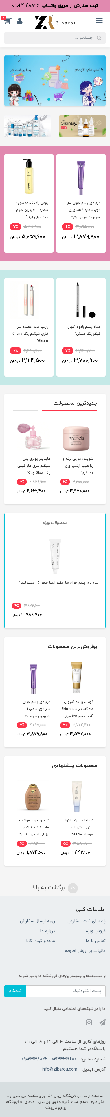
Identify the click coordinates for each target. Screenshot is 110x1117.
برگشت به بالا (49, 888)
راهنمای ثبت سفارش (86, 921)
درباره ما (47, 931)
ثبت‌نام (15, 991)
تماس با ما (96, 941)
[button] (10, 21)
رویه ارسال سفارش (37, 921)
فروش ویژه (96, 931)
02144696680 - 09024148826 (49, 1059)
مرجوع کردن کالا (40, 941)
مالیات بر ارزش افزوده (85, 951)
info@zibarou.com (59, 1069)
